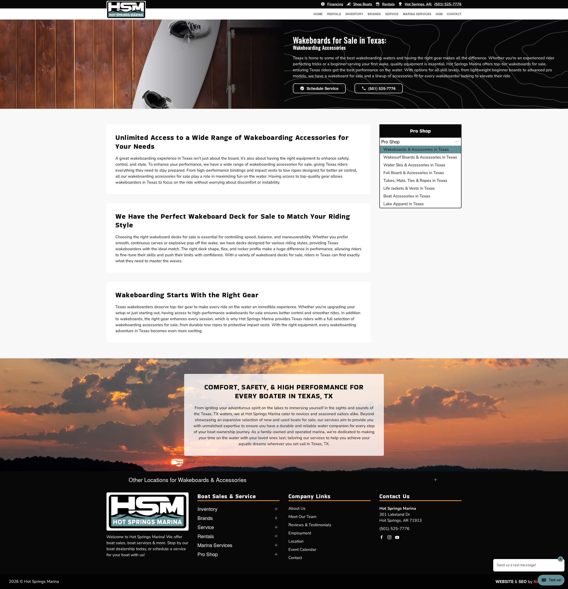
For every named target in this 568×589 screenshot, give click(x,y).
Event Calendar (302, 549)
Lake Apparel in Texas (403, 203)
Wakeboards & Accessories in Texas (416, 149)
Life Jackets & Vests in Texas (409, 188)
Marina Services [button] (417, 14)
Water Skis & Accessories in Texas (414, 165)
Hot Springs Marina (397, 508)
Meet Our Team (302, 516)
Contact (454, 14)
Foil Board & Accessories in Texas (413, 172)
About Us (297, 508)
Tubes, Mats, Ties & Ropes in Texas (415, 180)
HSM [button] (439, 14)
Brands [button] (374, 14)
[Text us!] (551, 580)
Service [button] (391, 14)
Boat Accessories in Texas (406, 196)
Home (318, 14)
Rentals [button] (334, 14)
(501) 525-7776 (394, 528)
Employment (299, 533)
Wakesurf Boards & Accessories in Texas (420, 157)
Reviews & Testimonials (309, 525)
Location (296, 541)
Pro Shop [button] (390, 141)
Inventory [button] (354, 14)
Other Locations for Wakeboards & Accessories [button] (188, 480)
